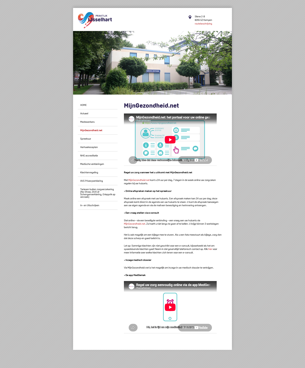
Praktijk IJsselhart (95, 20)
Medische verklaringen (92, 164)
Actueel (84, 113)
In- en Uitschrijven (89, 205)
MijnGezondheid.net (91, 130)
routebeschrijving (203, 23)
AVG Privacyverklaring (91, 180)
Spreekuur (85, 138)
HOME (83, 105)
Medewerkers (87, 122)
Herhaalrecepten (89, 147)
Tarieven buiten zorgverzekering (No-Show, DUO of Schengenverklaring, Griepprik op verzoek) (97, 193)
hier (210, 249)
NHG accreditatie (89, 155)
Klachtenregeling (89, 172)
